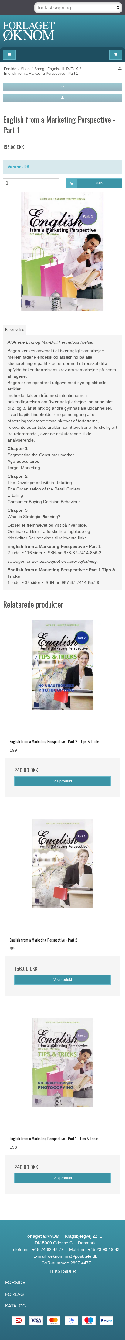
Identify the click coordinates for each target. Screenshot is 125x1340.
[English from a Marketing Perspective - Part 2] (62, 876)
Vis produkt (62, 781)
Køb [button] (99, 183)
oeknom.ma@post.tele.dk (72, 1256)
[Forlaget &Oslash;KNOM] (62, 31)
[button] (62, 87)
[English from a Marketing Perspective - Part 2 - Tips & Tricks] (62, 677)
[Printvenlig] (119, 69)
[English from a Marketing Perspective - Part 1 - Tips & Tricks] (62, 1075)
